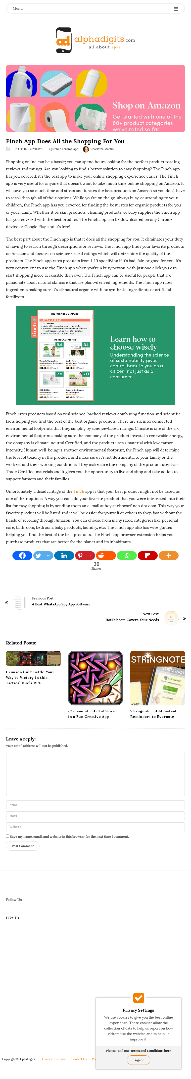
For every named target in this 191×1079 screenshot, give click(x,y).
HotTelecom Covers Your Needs (132, 620)
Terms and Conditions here (150, 1051)
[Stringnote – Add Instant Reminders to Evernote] (157, 678)
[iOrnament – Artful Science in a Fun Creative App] (95, 678)
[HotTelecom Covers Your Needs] (171, 618)
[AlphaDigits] (95, 40)
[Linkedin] (64, 555)
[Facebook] (22, 555)
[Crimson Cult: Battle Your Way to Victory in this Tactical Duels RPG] (33, 658)
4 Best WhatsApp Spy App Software (61, 604)
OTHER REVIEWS (30, 149)
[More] (169, 555)
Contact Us (79, 1059)
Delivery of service (53, 1059)
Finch (79, 491)
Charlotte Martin (102, 149)
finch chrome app (66, 149)
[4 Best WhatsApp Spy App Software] (19, 602)
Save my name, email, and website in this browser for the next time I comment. (69, 836)
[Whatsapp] (127, 555)
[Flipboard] (148, 555)
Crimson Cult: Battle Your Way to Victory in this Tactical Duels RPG (30, 677)
